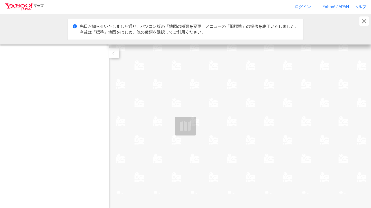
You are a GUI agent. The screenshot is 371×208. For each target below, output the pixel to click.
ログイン (303, 6)
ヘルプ (360, 6)
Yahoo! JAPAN (336, 6)
